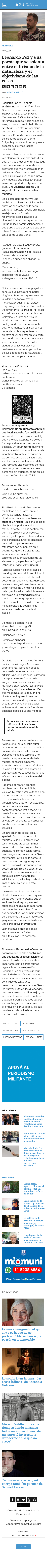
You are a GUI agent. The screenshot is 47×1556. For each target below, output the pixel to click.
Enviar (23, 1546)
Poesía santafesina (12, 1037)
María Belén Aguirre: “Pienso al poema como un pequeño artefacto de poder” (34, 1188)
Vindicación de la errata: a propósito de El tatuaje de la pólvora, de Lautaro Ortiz (34, 1205)
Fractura (7, 46)
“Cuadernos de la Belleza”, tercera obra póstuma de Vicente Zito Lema (33, 1239)
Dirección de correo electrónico (23, 1535)
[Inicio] (27, 4)
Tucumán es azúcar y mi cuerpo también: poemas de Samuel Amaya (22, 1483)
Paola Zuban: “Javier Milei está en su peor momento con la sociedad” (34, 1137)
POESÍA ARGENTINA (31, 1030)
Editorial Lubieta (34, 1037)
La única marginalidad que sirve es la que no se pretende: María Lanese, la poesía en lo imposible (21, 1334)
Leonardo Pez (29, 1024)
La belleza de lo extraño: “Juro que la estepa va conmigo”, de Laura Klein (34, 1222)
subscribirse (23, 1505)
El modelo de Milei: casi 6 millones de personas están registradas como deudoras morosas (34, 1121)
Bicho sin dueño (11, 1030)
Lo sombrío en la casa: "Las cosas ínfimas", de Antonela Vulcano (22, 1381)
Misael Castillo (15, 92)
